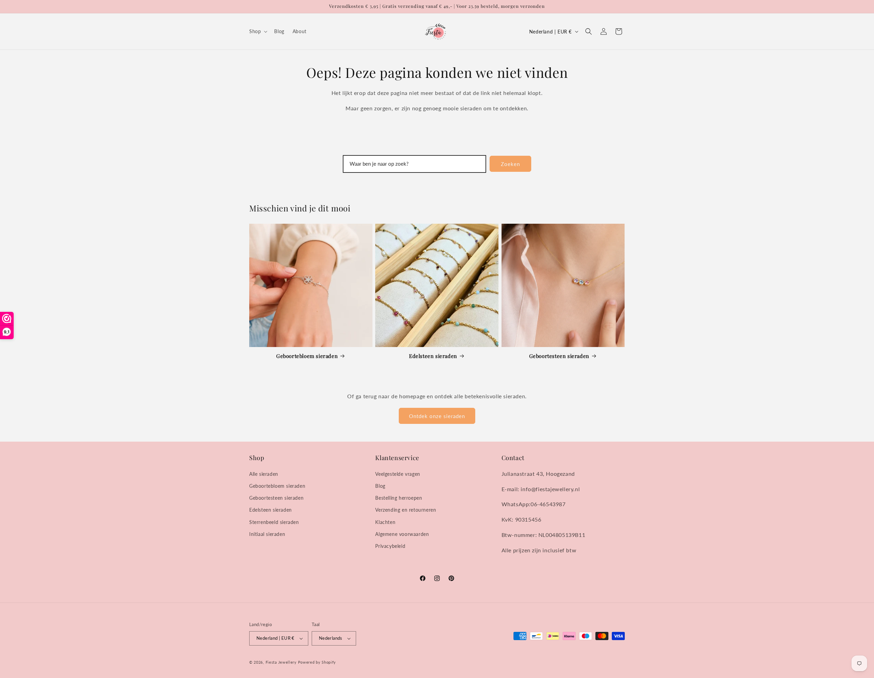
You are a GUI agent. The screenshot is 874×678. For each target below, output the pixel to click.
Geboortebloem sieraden (307, 356)
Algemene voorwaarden (402, 534)
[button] (257, 31)
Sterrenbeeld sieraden (274, 522)
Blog (380, 486)
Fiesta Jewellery (281, 662)
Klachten (385, 522)
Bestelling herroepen (398, 498)
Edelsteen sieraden (433, 356)
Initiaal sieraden (267, 534)
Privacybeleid (390, 546)
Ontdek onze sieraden (437, 416)
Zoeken (510, 164)
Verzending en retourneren (405, 510)
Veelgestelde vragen (397, 474)
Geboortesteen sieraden (559, 356)
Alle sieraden (263, 474)
